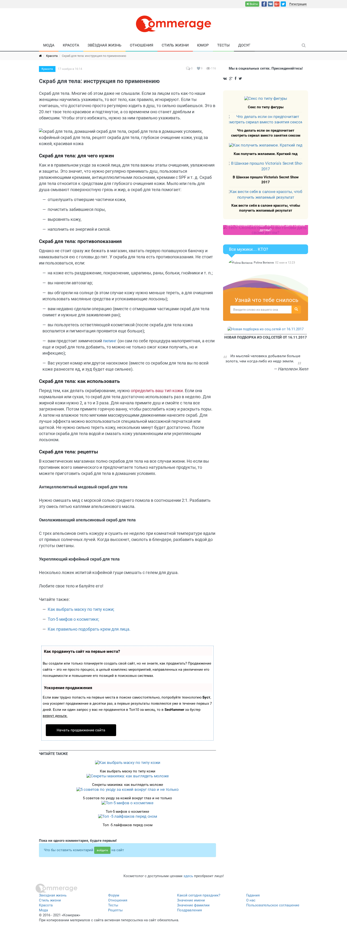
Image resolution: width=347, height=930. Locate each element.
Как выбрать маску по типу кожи (127, 771)
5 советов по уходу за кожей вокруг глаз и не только (127, 798)
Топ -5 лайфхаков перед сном (127, 825)
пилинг (110, 340)
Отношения (141, 45)
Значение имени (191, 900)
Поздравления (189, 910)
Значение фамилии (193, 905)
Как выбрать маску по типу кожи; (81, 609)
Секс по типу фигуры (266, 107)
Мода (48, 45)
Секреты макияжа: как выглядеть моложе (127, 785)
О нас (250, 900)
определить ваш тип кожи (157, 390)
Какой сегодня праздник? (198, 895)
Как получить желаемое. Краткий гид (265, 154)
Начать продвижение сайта (81, 730)
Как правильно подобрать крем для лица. (89, 629)
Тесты (223, 45)
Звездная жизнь (53, 895)
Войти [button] (253, 4)
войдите (102, 850)
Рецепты (115, 910)
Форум (113, 895)
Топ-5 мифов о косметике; (73, 619)
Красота (71, 45)
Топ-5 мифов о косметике (127, 811)
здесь (188, 876)
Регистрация (298, 4)
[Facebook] (264, 4)
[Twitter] (283, 4)
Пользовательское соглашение (272, 905)
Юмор (203, 45)
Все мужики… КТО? (248, 249)
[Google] (276, 4)
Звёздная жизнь (104, 45)
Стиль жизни (175, 45)
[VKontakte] (270, 4)
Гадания (253, 895)
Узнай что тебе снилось (266, 300)
